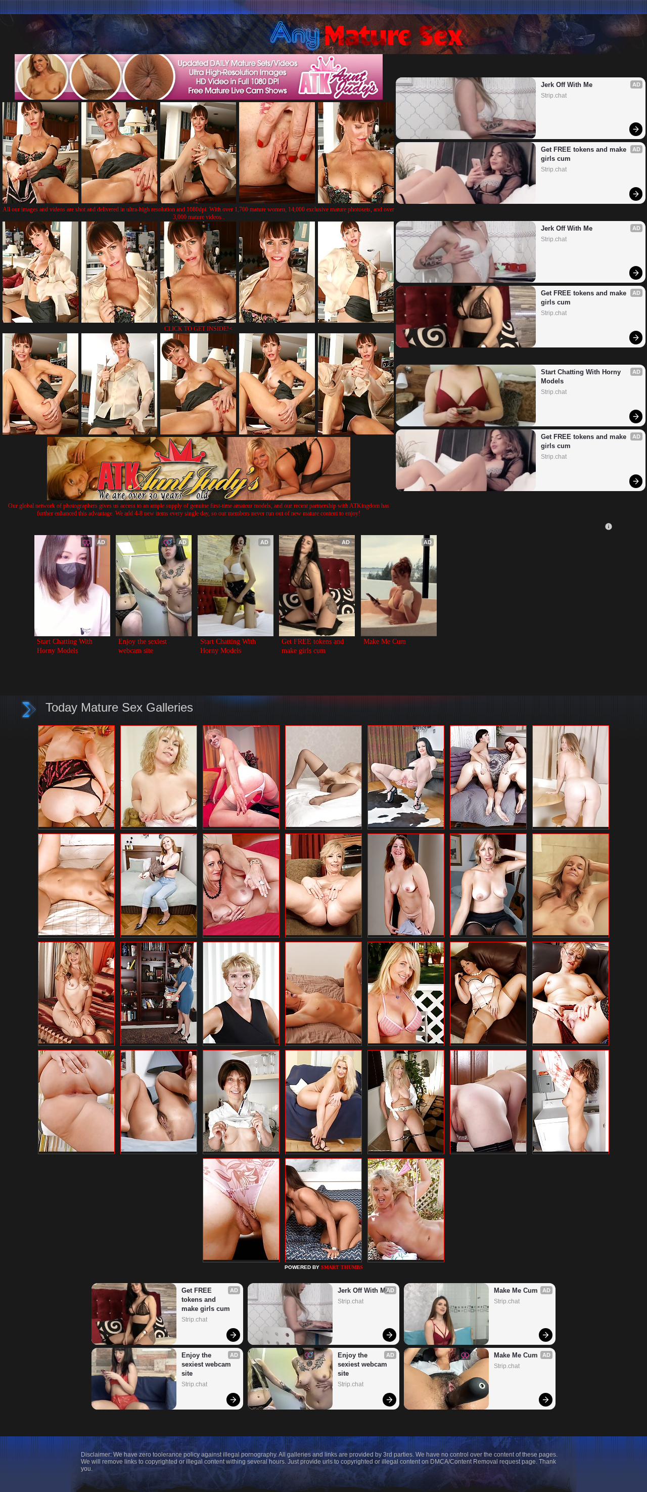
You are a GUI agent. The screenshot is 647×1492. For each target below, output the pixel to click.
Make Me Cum (384, 641)
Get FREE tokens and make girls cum (584, 154)
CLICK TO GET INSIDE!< (198, 328)
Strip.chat (554, 95)
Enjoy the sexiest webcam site (143, 646)
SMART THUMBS (342, 1267)
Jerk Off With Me (566, 85)
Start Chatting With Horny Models (582, 376)
